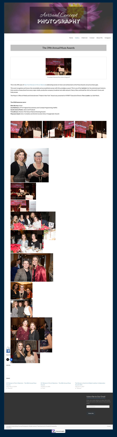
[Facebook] (8, 351)
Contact (92, 38)
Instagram (108, 38)
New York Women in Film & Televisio (34, 85)
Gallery (77, 38)
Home (71, 38)
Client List (84, 38)
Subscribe (91, 413)
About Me (100, 38)
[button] (12, 129)
